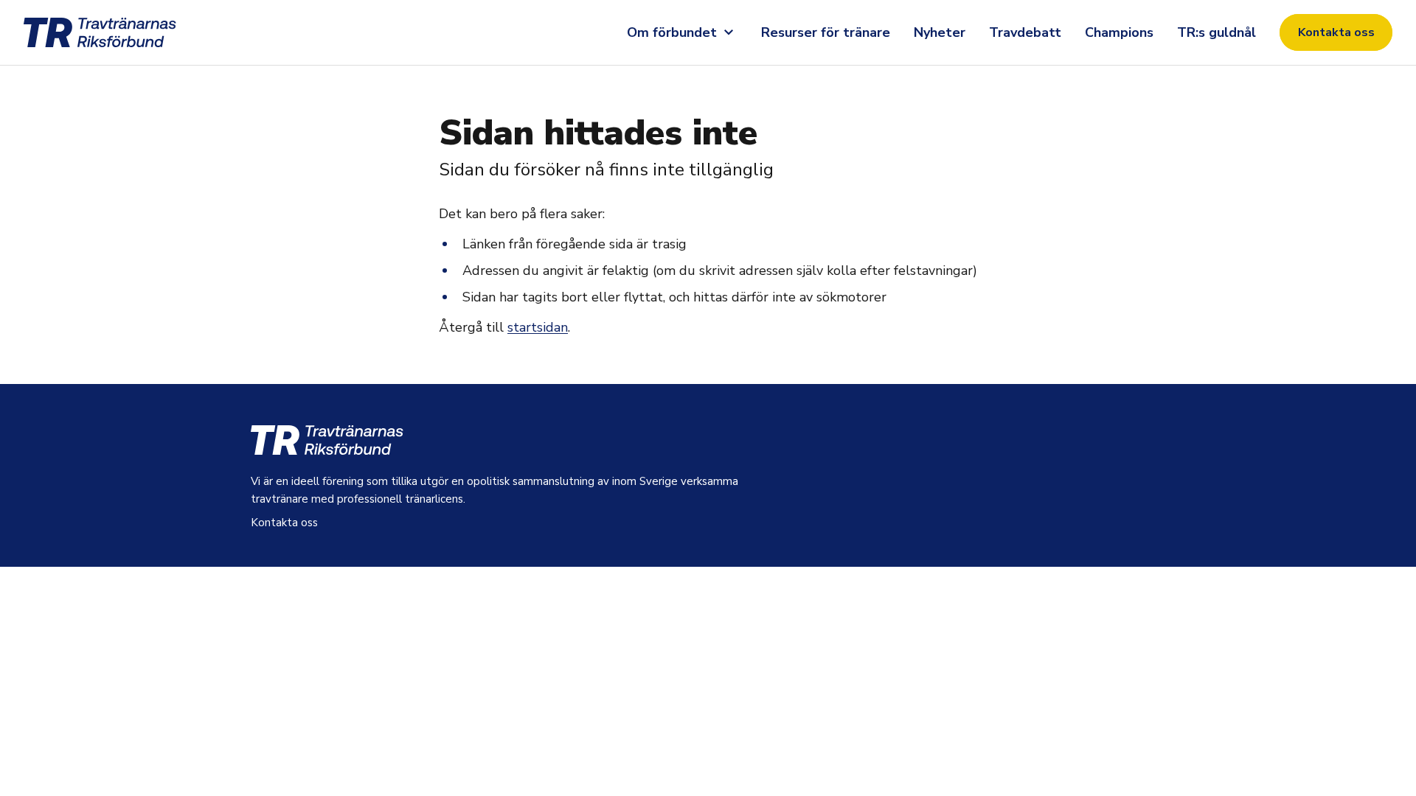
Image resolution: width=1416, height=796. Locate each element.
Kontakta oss (1336, 32)
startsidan (537, 327)
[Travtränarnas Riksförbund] (118, 32)
